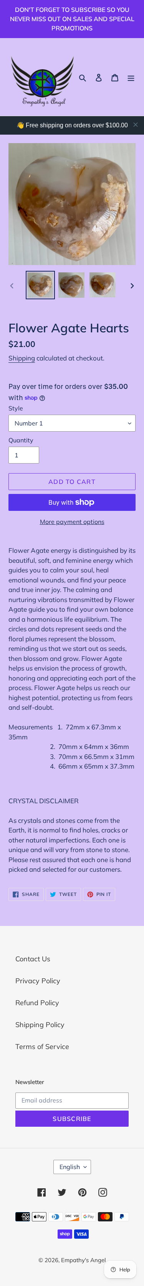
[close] (135, 125)
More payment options (72, 521)
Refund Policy (37, 1002)
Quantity (20, 440)
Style (15, 408)
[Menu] (131, 77)
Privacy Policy (37, 980)
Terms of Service (42, 1046)
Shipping (21, 358)
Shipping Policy (40, 1024)
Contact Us (32, 958)
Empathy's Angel (83, 1260)
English (70, 1167)
